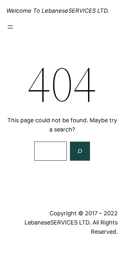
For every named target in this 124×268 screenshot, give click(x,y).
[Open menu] (10, 27)
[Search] (80, 151)
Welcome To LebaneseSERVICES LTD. (57, 10)
